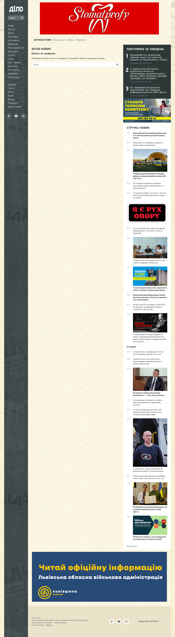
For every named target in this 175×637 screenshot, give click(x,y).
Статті (11, 88)
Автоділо (13, 66)
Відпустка (81, 40)
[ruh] (147, 223)
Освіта (11, 55)
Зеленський (59, 40)
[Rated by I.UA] (162, 621)
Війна (11, 33)
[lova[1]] (99, 601)
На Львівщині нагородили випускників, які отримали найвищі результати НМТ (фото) (148, 90)
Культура (13, 51)
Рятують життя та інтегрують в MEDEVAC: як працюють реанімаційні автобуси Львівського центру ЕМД (149, 307)
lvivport (49, 625)
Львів (11, 25)
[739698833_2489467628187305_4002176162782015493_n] (99, 34)
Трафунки (13, 77)
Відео (11, 95)
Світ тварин (14, 62)
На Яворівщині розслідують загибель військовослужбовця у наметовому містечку (147, 402)
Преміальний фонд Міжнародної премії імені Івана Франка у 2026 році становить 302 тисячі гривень (150, 297)
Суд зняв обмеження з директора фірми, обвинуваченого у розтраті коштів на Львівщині (149, 230)
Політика (13, 36)
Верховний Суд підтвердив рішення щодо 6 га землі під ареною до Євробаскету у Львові (148, 57)
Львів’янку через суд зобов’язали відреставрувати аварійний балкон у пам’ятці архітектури (147, 361)
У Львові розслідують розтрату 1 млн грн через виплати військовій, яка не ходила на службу (149, 195)
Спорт (11, 58)
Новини (12, 84)
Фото (11, 91)
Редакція (13, 103)
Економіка (13, 40)
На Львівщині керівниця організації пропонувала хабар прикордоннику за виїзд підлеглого (148, 185)
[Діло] (16, 9)
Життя (11, 29)
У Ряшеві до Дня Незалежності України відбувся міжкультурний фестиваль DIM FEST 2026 (149, 176)
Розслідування (16, 47)
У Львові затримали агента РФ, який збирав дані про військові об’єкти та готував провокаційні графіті (147, 412)
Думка (11, 99)
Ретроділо (13, 69)
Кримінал (13, 44)
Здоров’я (13, 73)
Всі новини (132, 546)
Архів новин (14, 106)
